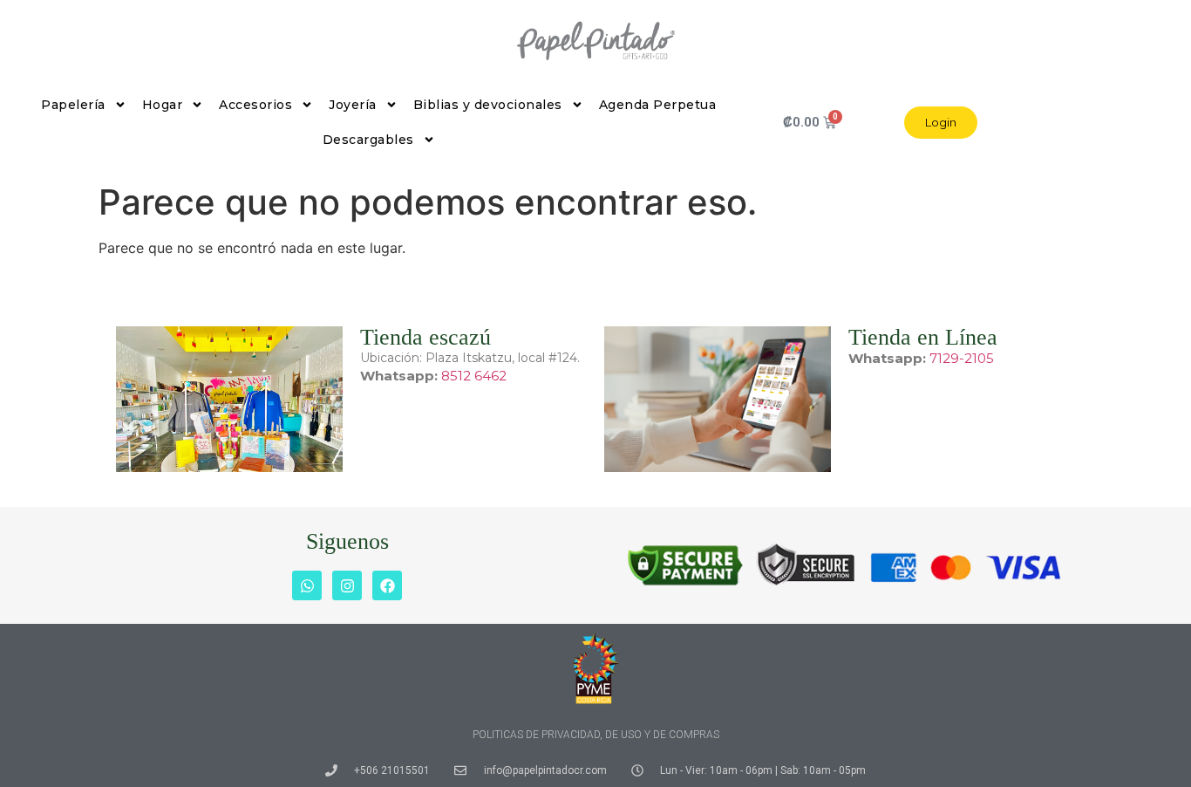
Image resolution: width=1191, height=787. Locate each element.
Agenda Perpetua (658, 105)
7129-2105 (961, 358)
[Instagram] (347, 585)
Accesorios (255, 105)
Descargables (368, 139)
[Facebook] (387, 585)
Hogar (162, 105)
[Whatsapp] (307, 585)
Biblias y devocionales (487, 105)
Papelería (73, 105)
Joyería (353, 105)
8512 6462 (474, 375)
